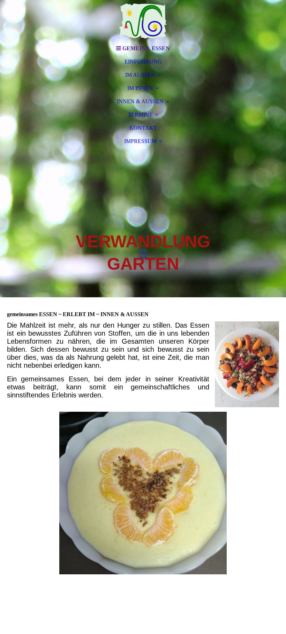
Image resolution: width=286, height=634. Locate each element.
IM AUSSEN (140, 75)
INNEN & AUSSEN (140, 101)
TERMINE (140, 115)
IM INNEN (140, 88)
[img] (143, 20)
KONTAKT (143, 128)
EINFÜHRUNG (143, 62)
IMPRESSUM (140, 141)
